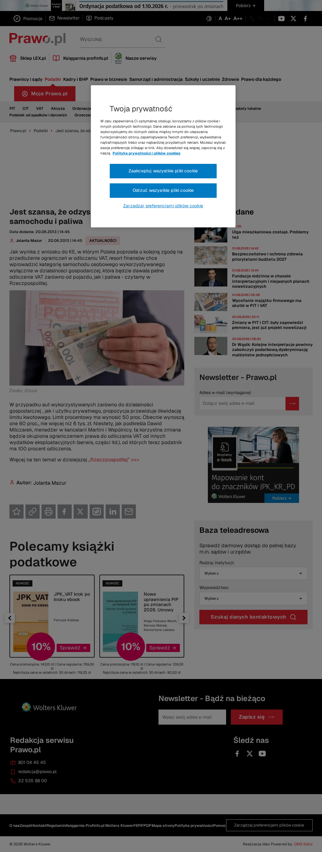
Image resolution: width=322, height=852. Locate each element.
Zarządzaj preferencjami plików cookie (163, 206)
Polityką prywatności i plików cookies (146, 153)
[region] (163, 156)
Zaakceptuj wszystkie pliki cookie (163, 171)
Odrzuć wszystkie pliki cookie (163, 190)
